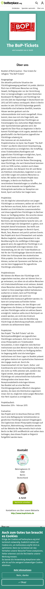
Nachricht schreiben (22, 502)
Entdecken (16, 8)
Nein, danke (22, 575)
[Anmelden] (42, 3)
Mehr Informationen (22, 570)
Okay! (23, 582)
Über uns (40, 8)
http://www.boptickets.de (22, 513)
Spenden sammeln (28, 8)
